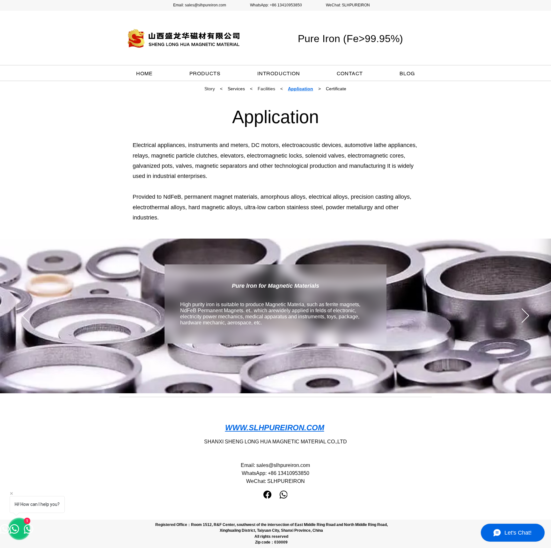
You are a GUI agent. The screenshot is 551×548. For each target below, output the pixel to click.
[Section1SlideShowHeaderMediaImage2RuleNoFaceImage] (275, 377)
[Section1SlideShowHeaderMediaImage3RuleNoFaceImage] (284, 377)
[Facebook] (267, 495)
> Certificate (332, 88)
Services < (240, 88)
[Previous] (25, 316)
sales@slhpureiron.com (205, 5)
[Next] (525, 316)
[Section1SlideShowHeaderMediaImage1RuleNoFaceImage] (268, 377)
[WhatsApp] (284, 495)
